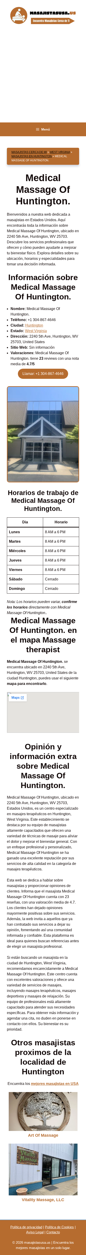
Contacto (53, 1232)
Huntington (34, 325)
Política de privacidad (26, 1227)
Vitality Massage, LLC (43, 1199)
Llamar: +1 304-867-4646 (43, 374)
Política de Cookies (59, 1227)
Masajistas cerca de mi (29, 152)
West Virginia (60, 152)
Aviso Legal (35, 1232)
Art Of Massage (43, 1135)
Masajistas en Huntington (31, 156)
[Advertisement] (43, 77)
